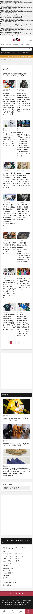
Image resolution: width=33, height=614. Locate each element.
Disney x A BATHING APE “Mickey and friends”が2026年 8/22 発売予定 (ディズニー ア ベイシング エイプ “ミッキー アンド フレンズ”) (9, 139)
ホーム (4, 612)
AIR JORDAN (14, 52)
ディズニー (12, 59)
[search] (30, 49)
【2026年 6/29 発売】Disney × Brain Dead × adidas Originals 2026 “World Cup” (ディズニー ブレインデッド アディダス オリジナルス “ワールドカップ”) (9, 289)
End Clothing (7, 585)
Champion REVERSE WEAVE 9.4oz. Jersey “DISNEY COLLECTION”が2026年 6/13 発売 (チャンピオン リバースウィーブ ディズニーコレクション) (9, 322)
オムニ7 (5, 578)
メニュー (20, 612)
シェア (12, 612)
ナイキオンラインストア (11, 547)
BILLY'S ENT (7, 570)
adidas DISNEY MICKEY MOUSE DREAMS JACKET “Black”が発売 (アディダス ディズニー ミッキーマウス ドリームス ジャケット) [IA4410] (23, 212)
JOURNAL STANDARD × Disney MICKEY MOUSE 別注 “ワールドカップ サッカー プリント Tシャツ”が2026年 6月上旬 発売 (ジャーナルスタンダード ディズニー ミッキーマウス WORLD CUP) (23, 325)
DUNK (19, 52)
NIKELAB (10, 549)
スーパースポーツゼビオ (11, 580)
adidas (27, 44)
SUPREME (8, 44)
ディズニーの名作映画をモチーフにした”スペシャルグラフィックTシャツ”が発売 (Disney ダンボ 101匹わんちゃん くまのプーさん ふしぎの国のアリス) (9, 180)
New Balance (16, 44)
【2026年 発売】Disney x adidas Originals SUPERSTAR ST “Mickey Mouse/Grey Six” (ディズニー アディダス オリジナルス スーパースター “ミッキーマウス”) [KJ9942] (23, 252)
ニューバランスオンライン (11, 561)
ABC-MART (6, 566)
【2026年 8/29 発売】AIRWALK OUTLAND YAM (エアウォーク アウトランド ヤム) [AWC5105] (16, 444)
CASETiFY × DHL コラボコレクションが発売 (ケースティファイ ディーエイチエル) (16, 419)
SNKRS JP (6, 551)
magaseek (6, 575)
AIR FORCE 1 (25, 52)
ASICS (22, 44)
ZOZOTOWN (7, 563)
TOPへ (28, 612)
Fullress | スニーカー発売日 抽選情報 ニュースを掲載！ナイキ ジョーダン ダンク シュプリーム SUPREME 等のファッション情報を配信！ (16, 602)
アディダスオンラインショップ (13, 554)
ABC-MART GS (8, 568)
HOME (4, 59)
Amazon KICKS (8, 573)
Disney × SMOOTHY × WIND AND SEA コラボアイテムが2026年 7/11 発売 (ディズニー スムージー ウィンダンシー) (9, 248)
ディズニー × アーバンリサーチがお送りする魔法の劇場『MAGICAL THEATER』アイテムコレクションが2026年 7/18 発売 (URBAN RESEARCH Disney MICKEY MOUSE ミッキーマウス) (9, 215)
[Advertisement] (16, 371)
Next (20, 342)
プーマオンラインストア (11, 558)
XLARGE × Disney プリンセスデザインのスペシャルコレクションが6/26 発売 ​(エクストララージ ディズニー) (23, 284)
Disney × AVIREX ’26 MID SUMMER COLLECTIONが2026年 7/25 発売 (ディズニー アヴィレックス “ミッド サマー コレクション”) (23, 179)
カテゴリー (7, 485)
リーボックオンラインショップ (13, 556)
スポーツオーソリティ (10, 582)
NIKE (2, 44)
